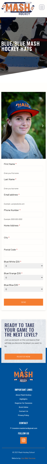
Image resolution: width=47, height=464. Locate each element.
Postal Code (10, 249)
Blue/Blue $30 (12, 285)
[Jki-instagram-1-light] (23, 440)
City (6, 237)
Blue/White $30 (12, 261)
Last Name (10, 179)
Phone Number (12, 210)
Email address (11, 194)
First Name (10, 164)
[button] (4, 125)
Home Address (12, 225)
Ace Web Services (28, 458)
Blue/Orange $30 (13, 273)
